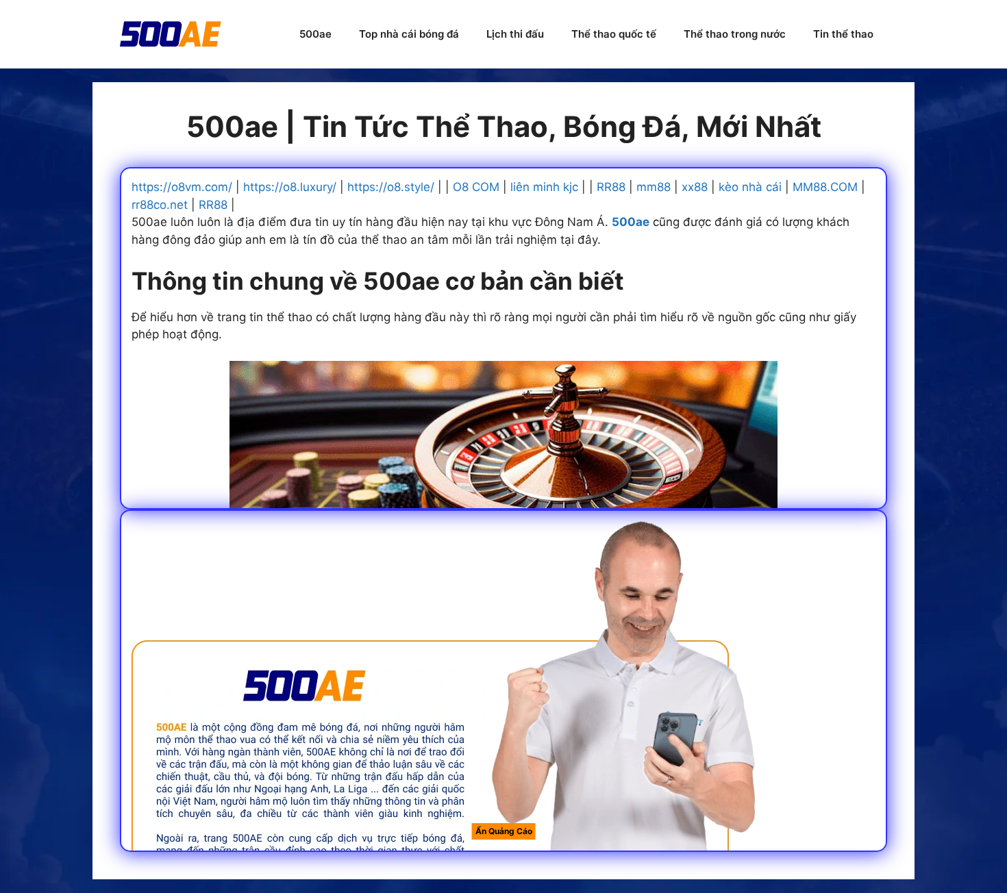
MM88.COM (825, 187)
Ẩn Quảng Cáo (503, 831)
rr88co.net (160, 205)
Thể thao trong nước (735, 33)
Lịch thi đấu (515, 33)
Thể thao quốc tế (613, 33)
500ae (315, 33)
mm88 (653, 187)
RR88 (611, 187)
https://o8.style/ (390, 187)
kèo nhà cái (750, 187)
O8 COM (476, 187)
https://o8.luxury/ (289, 187)
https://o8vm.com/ (182, 187)
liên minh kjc (544, 187)
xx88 (695, 187)
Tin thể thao (843, 33)
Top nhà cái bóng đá (409, 33)
